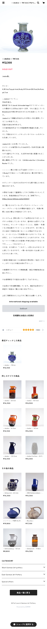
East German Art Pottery (12, 575)
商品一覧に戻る (23, 593)
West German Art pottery (12, 568)
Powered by (21, 607)
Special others (7, 582)
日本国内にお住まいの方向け (23, 315)
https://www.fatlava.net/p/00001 (15, 199)
